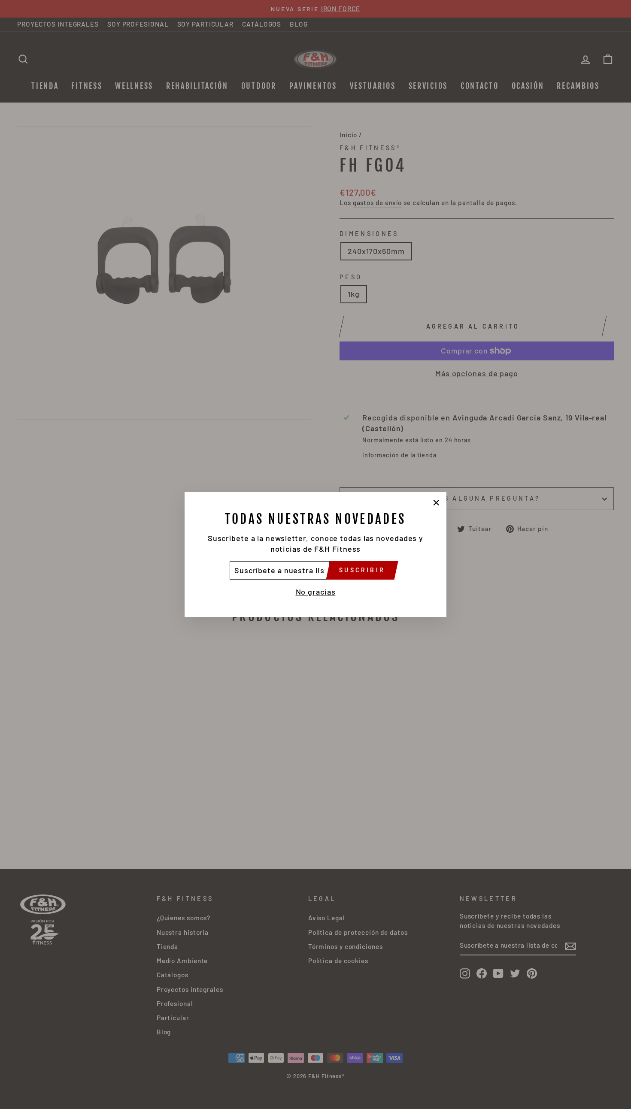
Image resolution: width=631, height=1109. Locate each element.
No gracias (316, 591)
